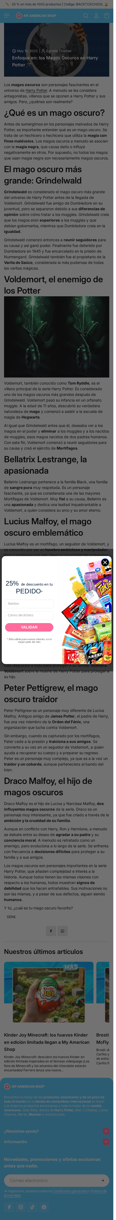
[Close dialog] (105, 562)
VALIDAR (29, 627)
